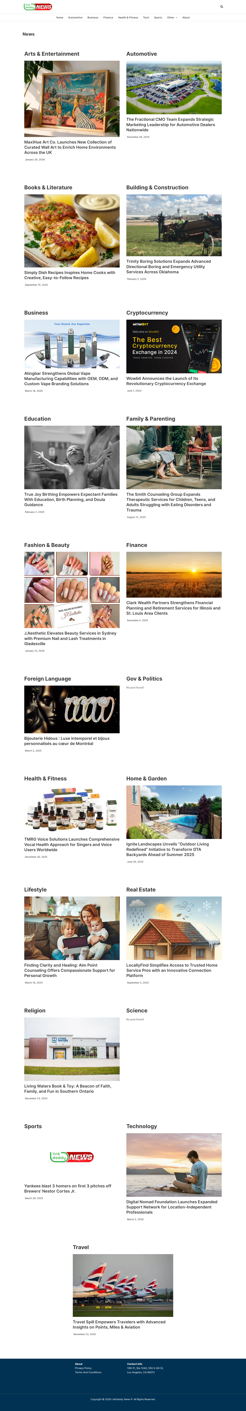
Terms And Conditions (88, 1372)
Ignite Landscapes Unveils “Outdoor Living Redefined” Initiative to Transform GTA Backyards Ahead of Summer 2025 (167, 849)
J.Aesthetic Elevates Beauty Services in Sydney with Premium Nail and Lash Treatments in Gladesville (70, 638)
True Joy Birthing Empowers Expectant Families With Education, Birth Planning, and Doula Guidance (70, 499)
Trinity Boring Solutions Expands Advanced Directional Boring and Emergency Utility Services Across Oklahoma (168, 266)
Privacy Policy (83, 1368)
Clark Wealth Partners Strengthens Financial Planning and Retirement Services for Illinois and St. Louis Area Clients (173, 608)
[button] (221, 7)
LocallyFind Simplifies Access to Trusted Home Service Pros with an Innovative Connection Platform (172, 970)
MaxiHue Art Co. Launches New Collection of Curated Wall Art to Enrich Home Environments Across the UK (70, 147)
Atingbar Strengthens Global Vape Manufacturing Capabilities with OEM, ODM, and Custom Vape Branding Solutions (71, 378)
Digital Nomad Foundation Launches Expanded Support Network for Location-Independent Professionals (171, 1207)
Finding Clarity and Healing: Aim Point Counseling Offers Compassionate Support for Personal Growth (69, 970)
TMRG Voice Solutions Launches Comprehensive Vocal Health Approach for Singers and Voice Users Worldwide (71, 844)
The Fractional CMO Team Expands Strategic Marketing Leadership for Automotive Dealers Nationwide (170, 124)
